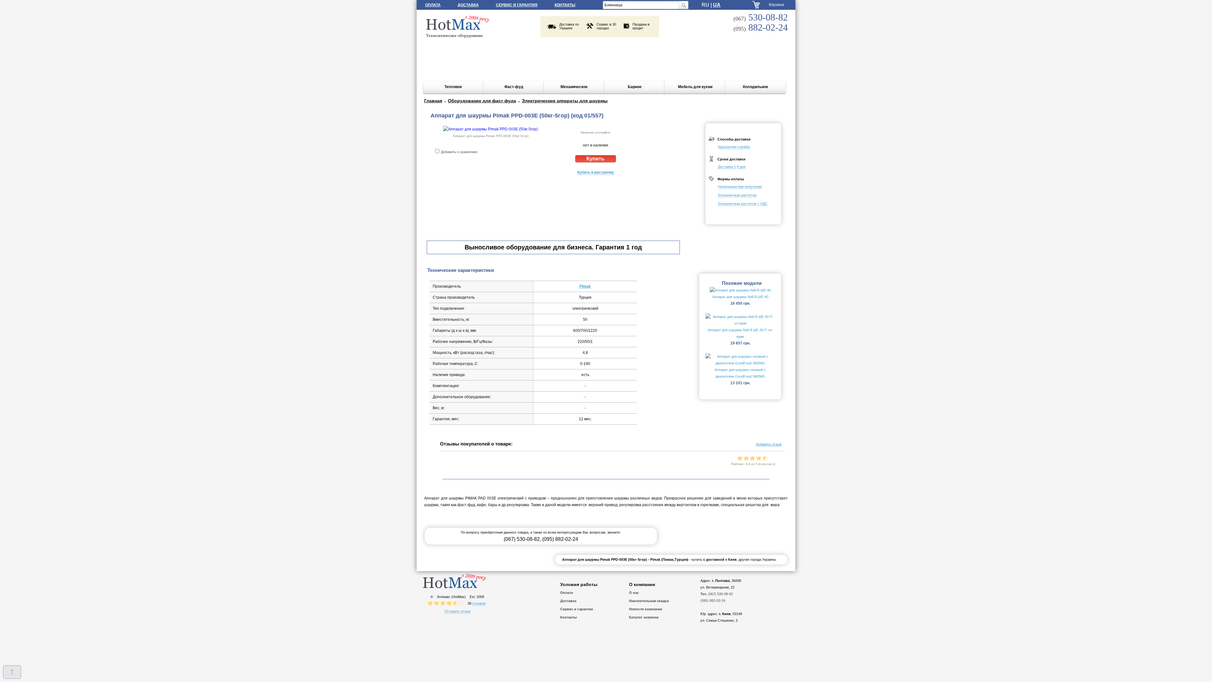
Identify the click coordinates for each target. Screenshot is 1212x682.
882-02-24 (761, 27)
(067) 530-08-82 (522, 539)
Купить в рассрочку (595, 172)
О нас (634, 593)
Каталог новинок (644, 617)
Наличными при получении (740, 186)
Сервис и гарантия (517, 5)
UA (717, 5)
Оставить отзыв (457, 611)
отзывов (478, 603)
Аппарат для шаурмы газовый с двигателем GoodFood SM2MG (740, 373)
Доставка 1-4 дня (732, 167)
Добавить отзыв (768, 444)
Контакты (565, 5)
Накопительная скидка (649, 601)
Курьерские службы (734, 147)
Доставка (468, 5)
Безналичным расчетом (737, 195)
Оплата (433, 5)
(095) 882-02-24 (560, 539)
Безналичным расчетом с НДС (743, 204)
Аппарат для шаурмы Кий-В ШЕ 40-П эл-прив (740, 333)
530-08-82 (761, 17)
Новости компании (645, 609)
